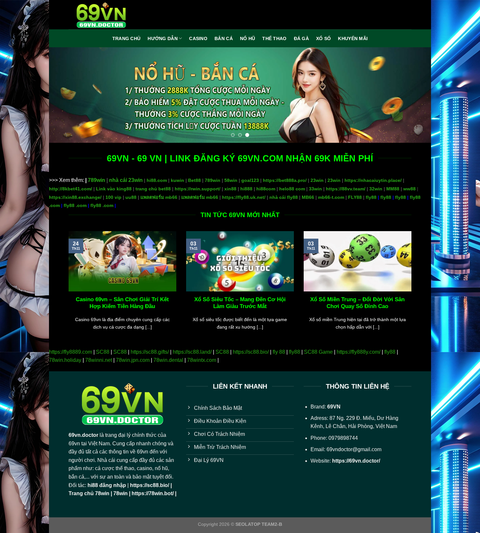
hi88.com (157, 180)
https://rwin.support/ (197, 188)
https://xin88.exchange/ (75, 197)
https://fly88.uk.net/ (243, 197)
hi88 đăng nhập (107, 485)
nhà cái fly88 (283, 197)
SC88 (102, 352)
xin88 (230, 188)
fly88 (371, 197)
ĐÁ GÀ (301, 38)
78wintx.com (201, 360)
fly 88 (279, 352)
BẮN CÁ (224, 38)
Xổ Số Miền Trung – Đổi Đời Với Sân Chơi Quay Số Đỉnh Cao (357, 303)
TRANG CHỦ (126, 38)
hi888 (246, 188)
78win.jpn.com (133, 360)
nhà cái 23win (126, 180)
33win (315, 188)
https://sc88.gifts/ (150, 352)
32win (375, 188)
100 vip (113, 197)
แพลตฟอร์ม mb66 (158, 197)
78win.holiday (65, 360)
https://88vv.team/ (345, 188)
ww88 (409, 188)
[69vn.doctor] (101, 14)
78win (120, 493)
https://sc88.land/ (192, 352)
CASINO (198, 38)
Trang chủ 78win (89, 493)
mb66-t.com (331, 197)
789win (96, 180)
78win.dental (168, 360)
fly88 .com (75, 205)
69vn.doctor (83, 435)
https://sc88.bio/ (251, 352)
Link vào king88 (114, 188)
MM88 (392, 188)
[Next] (415, 95)
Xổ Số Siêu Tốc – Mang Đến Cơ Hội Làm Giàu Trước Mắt (240, 303)
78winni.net (98, 360)
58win (230, 180)
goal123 (250, 180)
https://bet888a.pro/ (285, 180)
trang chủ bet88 (153, 188)
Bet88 (194, 180)
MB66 (308, 197)
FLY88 (355, 197)
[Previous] (65, 95)
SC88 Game (318, 352)
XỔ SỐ (323, 38)
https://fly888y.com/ (358, 352)
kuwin (177, 180)
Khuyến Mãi (353, 38)
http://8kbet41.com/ (70, 188)
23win (317, 180)
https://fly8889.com (70, 352)
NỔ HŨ (247, 38)
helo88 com (292, 188)
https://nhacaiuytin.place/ (373, 180)
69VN (334, 406)
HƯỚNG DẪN (163, 38)
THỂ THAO (274, 38)
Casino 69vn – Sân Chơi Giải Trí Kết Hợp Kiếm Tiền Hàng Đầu (122, 303)
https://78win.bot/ (153, 493)
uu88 (130, 197)
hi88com (265, 188)
